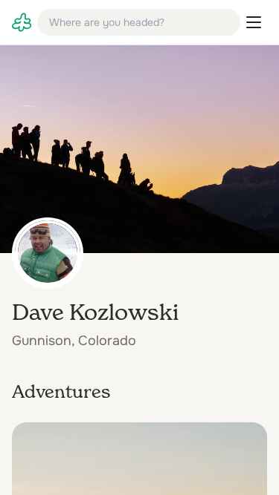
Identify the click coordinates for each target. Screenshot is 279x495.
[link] (21, 22)
